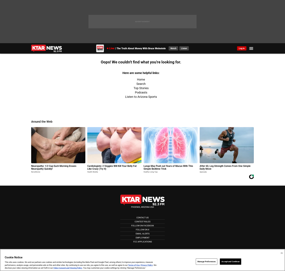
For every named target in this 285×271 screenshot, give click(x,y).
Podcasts (141, 92)
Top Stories (141, 88)
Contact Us (142, 217)
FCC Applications (142, 241)
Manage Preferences (206, 261)
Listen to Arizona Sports (141, 97)
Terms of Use (134, 265)
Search (141, 84)
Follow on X (142, 229)
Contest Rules (142, 221)
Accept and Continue (230, 261)
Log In (242, 48)
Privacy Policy (147, 265)
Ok (282, 253)
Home (141, 79)
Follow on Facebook (142, 225)
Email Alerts (142, 233)
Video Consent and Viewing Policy (67, 268)
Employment (142, 237)
